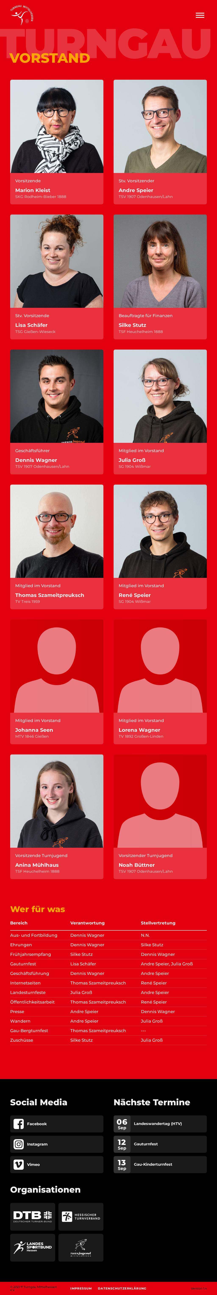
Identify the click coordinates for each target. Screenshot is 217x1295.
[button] (200, 15)
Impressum (81, 1288)
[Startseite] (21, 15)
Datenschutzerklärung (122, 1288)
